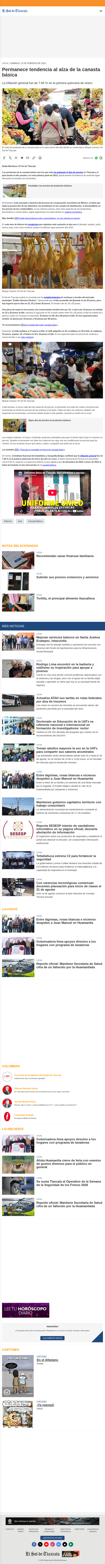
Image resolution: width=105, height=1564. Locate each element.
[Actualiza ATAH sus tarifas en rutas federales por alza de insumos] (18, 703)
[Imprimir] (40, 158)
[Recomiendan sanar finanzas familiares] (18, 560)
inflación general (88, 456)
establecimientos (52, 297)
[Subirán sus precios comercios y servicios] (18, 581)
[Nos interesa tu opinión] (52, 1521)
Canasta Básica (35, 521)
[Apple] (64, 1544)
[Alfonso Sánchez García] (7, 1090)
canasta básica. (49, 465)
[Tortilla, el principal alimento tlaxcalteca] (18, 603)
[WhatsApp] (16, 158)
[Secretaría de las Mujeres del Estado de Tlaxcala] (7, 1077)
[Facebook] (4, 158)
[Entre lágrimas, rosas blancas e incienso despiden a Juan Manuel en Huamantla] (18, 782)
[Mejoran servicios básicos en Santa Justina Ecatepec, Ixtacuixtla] (18, 644)
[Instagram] (52, 1544)
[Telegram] (22, 158)
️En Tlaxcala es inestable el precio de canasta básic (40, 450)
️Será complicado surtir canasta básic (40, 325)
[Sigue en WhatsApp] (96, 158)
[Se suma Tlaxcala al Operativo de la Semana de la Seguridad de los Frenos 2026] (18, 1186)
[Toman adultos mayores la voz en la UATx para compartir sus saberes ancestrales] (18, 755)
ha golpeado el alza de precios (68, 172)
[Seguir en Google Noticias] (101, 158)
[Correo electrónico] (28, 158)
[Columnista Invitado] (7, 1116)
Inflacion (8, 521)
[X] (10, 158)
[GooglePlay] (71, 1544)
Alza (20, 521)
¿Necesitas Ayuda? (52, 1538)
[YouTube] (46, 1544)
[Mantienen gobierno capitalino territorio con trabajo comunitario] (18, 807)
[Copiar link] (34, 158)
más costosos (27, 337)
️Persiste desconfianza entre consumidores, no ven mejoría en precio (48, 218)
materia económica (73, 212)
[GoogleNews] (58, 1544)
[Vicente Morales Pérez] (7, 1103)
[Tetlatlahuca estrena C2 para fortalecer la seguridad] (18, 863)
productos (33, 224)
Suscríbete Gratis (52, 1338)
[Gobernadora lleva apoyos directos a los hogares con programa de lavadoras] (18, 1143)
